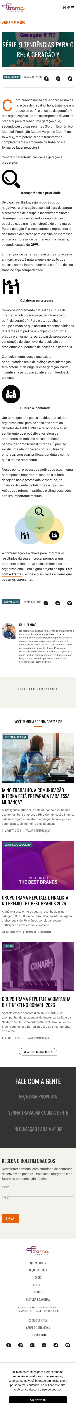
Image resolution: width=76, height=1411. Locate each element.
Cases (38, 1277)
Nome (5, 1187)
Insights (38, 1292)
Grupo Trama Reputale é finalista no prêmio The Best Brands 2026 (35, 901)
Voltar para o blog (13, 23)
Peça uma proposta (38, 1096)
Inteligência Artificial (15, 737)
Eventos (9, 946)
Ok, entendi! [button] (38, 1399)
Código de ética (38, 1320)
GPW (34, 244)
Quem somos (38, 1262)
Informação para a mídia (38, 1128)
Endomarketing (11, 77)
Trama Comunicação (38, 830)
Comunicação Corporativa (18, 844)
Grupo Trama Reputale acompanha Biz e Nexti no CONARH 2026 (36, 1002)
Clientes (38, 1284)
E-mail (5, 1198)
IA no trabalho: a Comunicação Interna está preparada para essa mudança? (36, 796)
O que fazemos (38, 1270)
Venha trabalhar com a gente (38, 1112)
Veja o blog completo (37, 1052)
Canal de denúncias (38, 1327)
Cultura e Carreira (38, 1299)
